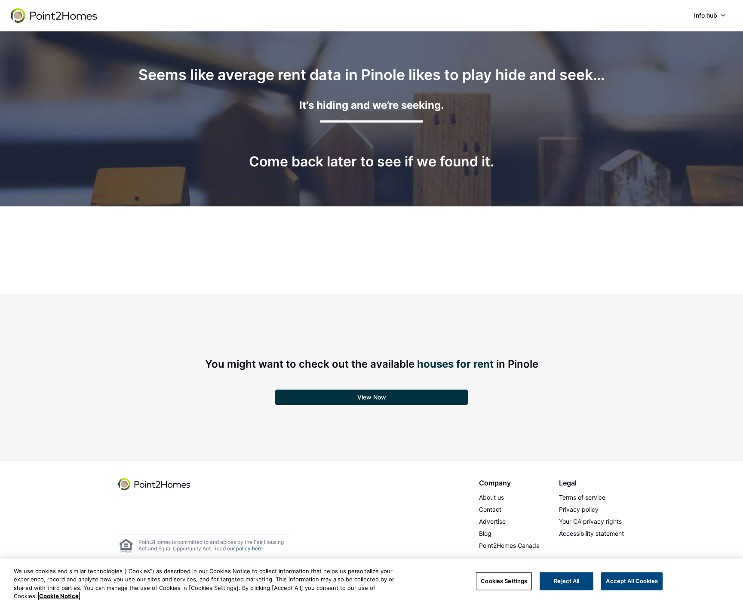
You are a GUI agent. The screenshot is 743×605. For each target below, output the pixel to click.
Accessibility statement (591, 533)
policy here (249, 548)
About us (491, 497)
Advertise (492, 521)
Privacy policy (579, 509)
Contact (490, 509)
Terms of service (582, 497)
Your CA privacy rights (590, 521)
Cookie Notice (59, 596)
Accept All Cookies (631, 580)
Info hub (705, 15)
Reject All (566, 580)
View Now (371, 397)
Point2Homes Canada (509, 545)
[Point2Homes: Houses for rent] (54, 15)
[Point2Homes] (155, 484)
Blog (485, 533)
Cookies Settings (504, 580)
